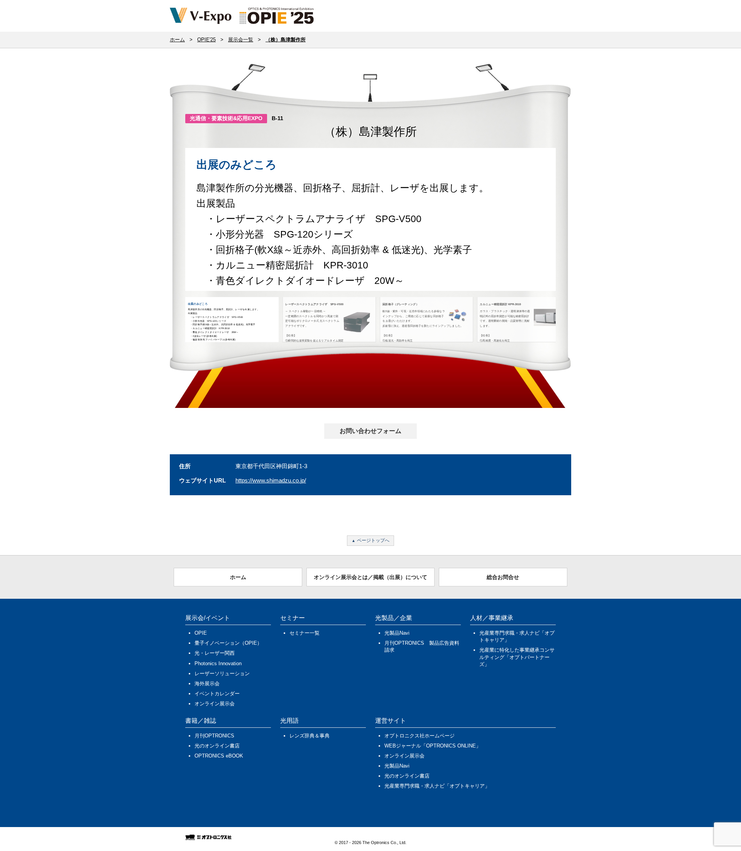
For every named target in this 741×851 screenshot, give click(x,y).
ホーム (238, 577)
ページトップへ (373, 540)
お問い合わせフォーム (370, 431)
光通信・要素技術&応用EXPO (226, 118)
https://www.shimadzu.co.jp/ (270, 480)
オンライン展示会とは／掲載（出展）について (370, 577)
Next (568, 226)
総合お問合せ (503, 577)
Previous (173, 226)
